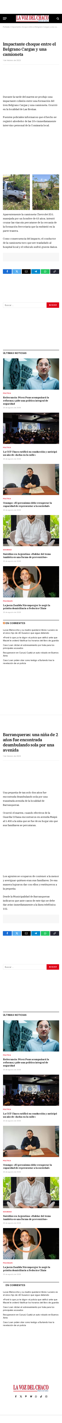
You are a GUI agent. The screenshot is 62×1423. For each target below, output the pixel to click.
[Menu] (5, 18)
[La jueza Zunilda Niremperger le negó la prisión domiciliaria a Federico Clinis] (31, 581)
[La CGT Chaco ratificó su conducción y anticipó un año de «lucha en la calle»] (31, 428)
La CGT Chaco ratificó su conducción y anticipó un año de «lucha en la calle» (30, 453)
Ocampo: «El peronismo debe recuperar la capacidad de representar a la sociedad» (27, 504)
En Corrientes (15, 623)
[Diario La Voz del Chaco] (32, 18)
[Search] (57, 18)
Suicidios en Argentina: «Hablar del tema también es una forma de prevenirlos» (27, 556)
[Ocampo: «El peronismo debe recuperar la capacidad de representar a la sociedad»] (31, 479)
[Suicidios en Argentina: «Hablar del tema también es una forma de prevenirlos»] (31, 530)
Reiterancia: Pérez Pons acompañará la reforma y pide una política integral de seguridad (26, 400)
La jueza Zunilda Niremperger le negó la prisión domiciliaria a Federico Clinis (26, 607)
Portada (6, 27)
